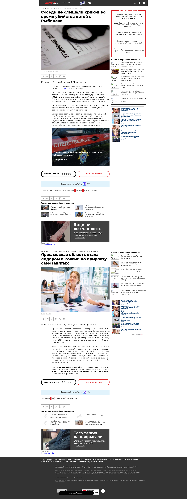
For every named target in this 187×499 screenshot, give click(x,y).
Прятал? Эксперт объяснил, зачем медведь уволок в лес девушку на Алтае (132, 85)
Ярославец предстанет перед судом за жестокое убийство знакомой (60, 207)
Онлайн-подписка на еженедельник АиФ (124, 459)
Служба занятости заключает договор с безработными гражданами (60, 422)
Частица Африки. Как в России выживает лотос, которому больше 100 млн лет (132, 92)
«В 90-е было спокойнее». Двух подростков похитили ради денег (132, 270)
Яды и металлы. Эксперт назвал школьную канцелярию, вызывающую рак (131, 263)
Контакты (73, 462)
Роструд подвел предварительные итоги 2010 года (96, 415)
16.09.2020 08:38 (46, 9)
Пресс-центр (78, 459)
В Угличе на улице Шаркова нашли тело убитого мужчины (60, 213)
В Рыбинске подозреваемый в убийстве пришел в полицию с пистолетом (95, 207)
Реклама (88, 459)
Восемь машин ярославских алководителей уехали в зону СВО (128, 42)
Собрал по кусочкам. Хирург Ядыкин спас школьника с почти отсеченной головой (133, 99)
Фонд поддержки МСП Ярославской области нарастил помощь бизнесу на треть (95, 422)
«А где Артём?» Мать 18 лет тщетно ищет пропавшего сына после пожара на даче (132, 78)
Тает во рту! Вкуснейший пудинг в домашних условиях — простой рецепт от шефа (132, 71)
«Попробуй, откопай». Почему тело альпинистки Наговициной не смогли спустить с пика (132, 285)
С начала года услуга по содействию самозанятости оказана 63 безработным (59, 415)
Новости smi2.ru (48, 245)
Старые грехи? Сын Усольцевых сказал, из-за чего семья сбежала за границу (133, 278)
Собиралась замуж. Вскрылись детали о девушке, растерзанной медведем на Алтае (132, 64)
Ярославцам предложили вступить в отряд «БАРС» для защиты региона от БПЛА (129, 51)
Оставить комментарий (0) (93, 174)
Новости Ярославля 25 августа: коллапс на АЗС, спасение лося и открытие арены (128, 16)
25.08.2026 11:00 (46, 251)
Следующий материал (76, 493)
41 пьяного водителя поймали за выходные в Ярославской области (128, 33)
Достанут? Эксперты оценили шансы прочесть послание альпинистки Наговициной (133, 256)
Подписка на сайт (61, 462)
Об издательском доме (63, 459)
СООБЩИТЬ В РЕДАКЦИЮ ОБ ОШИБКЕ (91, 462)
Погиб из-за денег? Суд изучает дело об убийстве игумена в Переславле (95, 214)
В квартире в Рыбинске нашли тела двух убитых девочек (78, 153)
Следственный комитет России (51, 71)
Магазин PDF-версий (100, 459)
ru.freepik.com (46, 314)
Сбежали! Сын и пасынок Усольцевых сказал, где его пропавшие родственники (133, 292)
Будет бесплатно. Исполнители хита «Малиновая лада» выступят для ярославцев (128, 25)
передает (66, 89)
